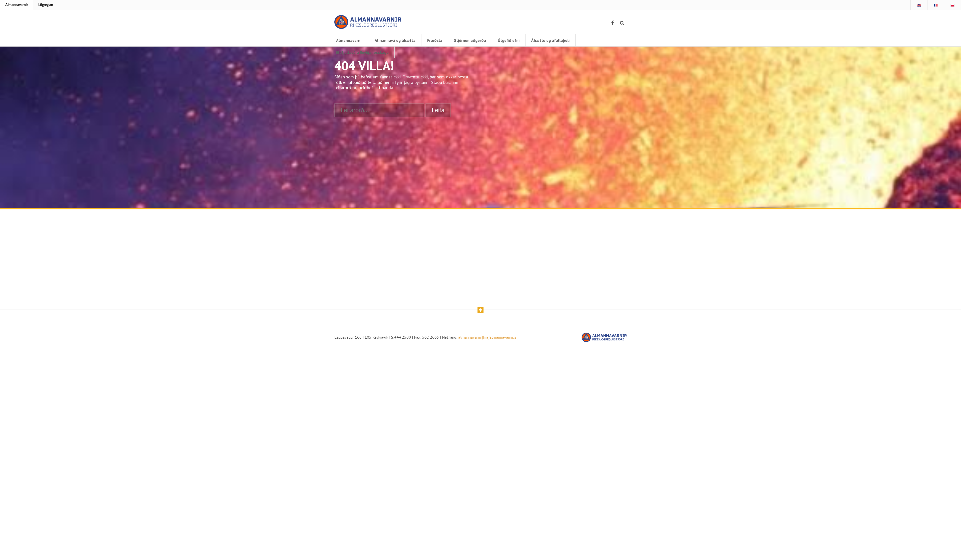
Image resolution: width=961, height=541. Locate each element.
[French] (935, 5)
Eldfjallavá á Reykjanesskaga (362, 52)
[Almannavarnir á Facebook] (612, 23)
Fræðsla (434, 40)
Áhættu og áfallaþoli (550, 40)
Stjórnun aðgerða (470, 40)
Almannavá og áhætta (395, 40)
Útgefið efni (509, 40)
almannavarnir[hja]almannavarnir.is (487, 337)
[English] (919, 5)
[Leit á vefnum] (622, 23)
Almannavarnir (16, 5)
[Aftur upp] (480, 310)
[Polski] (952, 5)
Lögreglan (45, 5)
